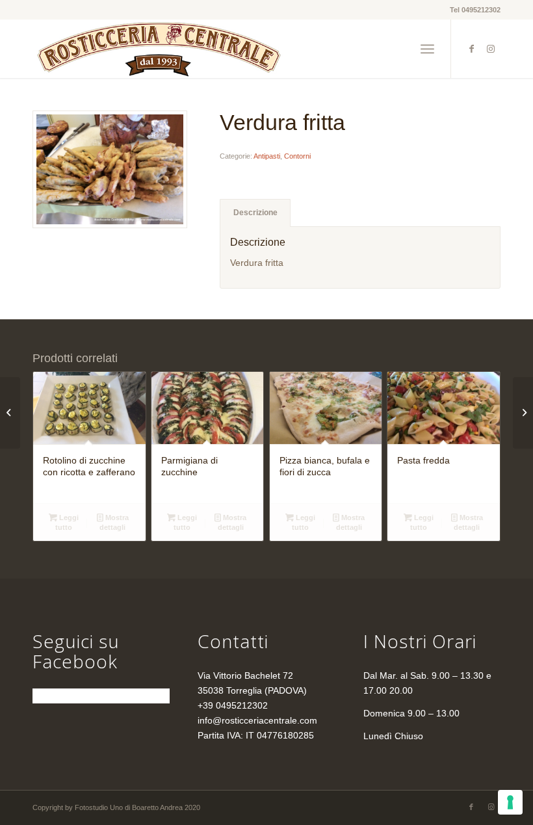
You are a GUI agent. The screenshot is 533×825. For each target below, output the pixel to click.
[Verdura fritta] (109, 169)
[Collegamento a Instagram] (490, 49)
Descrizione (255, 212)
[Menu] (427, 48)
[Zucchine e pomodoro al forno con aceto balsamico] (523, 413)
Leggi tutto (67, 522)
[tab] (255, 213)
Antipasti (267, 156)
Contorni (297, 156)
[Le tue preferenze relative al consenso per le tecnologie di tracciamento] (510, 802)
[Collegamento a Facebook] (471, 49)
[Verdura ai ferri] (10, 413)
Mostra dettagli (114, 522)
